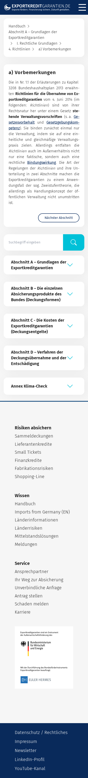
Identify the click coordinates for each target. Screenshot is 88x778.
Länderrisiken (28, 528)
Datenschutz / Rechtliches (41, 732)
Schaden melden (32, 604)
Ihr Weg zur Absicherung (39, 579)
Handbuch (25, 504)
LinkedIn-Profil (29, 759)
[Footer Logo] (44, 657)
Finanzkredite (28, 460)
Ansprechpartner (31, 571)
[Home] (39, 7)
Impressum (26, 741)
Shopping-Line (29, 476)
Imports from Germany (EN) (42, 512)
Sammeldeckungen (34, 436)
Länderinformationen (36, 520)
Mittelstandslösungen (37, 536)
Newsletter (25, 750)
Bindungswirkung (41, 162)
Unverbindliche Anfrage (38, 587)
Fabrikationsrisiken (34, 468)
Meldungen (26, 544)
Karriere (22, 612)
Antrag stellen (29, 596)
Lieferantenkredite (33, 444)
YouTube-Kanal (30, 768)
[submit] (73, 242)
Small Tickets (28, 452)
